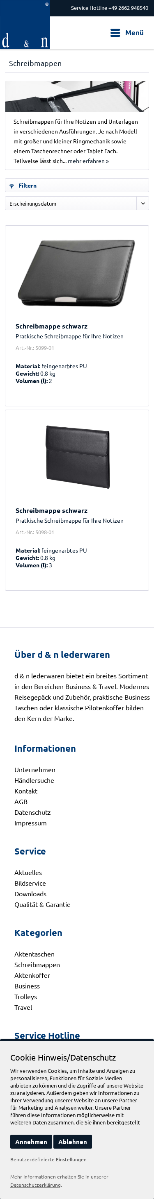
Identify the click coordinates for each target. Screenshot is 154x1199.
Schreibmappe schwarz (51, 326)
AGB (21, 801)
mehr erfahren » (88, 160)
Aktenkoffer (32, 975)
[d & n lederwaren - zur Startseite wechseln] (25, 7)
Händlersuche (34, 780)
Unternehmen (34, 769)
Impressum (30, 822)
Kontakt (25, 790)
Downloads (30, 893)
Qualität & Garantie (42, 904)
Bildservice (30, 883)
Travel (23, 1007)
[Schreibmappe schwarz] (77, 273)
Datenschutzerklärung (35, 1184)
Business (27, 985)
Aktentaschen (34, 954)
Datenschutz (32, 812)
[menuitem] (127, 33)
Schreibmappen (37, 964)
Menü (134, 32)
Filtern (27, 185)
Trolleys (25, 996)
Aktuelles (28, 872)
